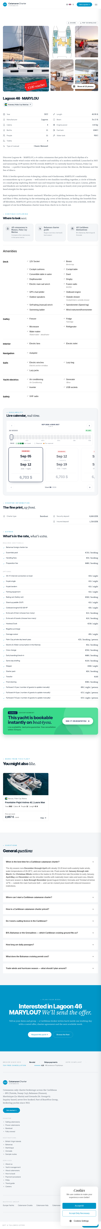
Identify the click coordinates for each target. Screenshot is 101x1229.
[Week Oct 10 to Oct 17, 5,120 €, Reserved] (27, 437)
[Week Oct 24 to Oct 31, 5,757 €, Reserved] (33, 437)
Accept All (79, 1206)
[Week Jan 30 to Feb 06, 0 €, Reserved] (77, 437)
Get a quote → (84, 4)
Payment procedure (13, 1177)
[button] (25, 464)
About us (8, 1164)
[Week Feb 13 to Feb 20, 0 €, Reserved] (83, 437)
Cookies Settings (81, 1221)
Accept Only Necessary (79, 1213)
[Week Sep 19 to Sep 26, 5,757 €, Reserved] (17, 437)
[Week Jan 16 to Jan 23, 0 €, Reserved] (70, 437)
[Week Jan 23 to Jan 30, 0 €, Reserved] (74, 437)
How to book (10, 1174)
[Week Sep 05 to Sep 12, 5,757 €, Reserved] (11, 437)
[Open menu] (96, 4)
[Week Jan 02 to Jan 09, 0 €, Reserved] (64, 437)
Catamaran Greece (59, 1205)
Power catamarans (12, 1125)
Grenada (8, 1151)
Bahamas (9, 1144)
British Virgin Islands (13, 1141)
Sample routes (11, 1154)
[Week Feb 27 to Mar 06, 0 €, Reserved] (89, 437)
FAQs (7, 1180)
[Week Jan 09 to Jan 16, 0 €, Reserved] (67, 437)
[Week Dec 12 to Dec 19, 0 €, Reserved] (55, 437)
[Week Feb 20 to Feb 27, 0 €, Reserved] (86, 437)
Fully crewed (10, 1131)
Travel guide (10, 1183)
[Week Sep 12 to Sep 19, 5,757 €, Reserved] (14, 437)
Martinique (9, 1148)
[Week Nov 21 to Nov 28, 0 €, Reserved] (45, 437)
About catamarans (12, 1170)
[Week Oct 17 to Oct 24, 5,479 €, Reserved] (30, 437)
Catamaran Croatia (25, 1205)
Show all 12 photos (85, 86)
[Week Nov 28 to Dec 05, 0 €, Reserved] (49, 437)
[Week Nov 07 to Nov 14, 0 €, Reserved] (39, 437)
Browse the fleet (63, 1034)
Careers (8, 1186)
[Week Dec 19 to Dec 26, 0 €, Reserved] (58, 437)
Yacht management (13, 1167)
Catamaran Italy (42, 1205)
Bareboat (8, 1128)
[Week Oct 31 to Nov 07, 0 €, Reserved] (36, 437)
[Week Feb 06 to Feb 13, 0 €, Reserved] (80, 437)
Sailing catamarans (12, 1122)
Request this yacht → (39, 1034)
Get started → (11, 1110)
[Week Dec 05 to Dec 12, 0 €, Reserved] (52, 437)
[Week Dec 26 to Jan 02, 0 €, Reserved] (61, 437)
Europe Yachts (8, 1205)
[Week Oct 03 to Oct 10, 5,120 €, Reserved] (24, 437)
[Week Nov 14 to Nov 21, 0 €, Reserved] (42, 437)
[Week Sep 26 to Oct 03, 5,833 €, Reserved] (20, 437)
